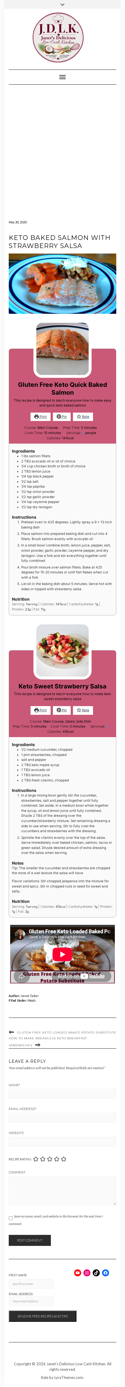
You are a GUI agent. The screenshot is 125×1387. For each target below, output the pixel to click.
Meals (31, 1000)
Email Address (22, 1109)
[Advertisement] (62, 150)
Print (43, 417)
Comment (17, 1172)
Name (14, 1085)
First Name (18, 1275)
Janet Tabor (30, 996)
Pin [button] (64, 417)
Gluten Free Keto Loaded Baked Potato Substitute (66, 1032)
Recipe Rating (20, 1159)
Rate (85, 417)
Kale (44, 1377)
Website (16, 1133)
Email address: (21, 1294)
